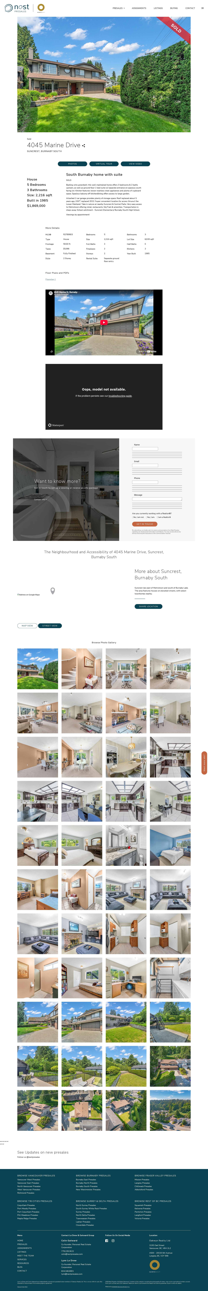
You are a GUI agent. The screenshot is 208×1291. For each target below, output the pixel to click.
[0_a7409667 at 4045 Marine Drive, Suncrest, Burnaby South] (126, 801)
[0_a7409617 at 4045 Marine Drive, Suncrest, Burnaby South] (170, 668)
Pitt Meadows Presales (27, 1215)
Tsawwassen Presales (85, 1218)
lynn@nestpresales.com (71, 1274)
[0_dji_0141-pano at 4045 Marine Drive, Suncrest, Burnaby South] (170, 1110)
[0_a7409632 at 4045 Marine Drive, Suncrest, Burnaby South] (126, 712)
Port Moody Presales (26, 1208)
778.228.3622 (67, 1251)
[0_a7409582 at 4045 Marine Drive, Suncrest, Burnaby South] (37, 977)
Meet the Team (25, 1255)
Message (138, 495)
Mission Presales (142, 1179)
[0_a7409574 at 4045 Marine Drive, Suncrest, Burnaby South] (126, 933)
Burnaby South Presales (87, 1186)
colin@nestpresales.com (72, 1254)
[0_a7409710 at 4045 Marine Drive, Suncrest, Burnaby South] (126, 1066)
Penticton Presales (143, 1212)
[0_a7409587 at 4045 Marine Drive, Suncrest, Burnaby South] (82, 977)
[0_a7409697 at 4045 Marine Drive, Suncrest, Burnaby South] (82, 845)
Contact (190, 8)
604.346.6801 (67, 1271)
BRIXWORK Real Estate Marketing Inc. (121, 1286)
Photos (72, 164)
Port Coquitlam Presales (28, 1212)
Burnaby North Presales (86, 1183)
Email (136, 461)
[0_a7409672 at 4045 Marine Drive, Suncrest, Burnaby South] (37, 801)
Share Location (148, 606)
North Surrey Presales (86, 1205)
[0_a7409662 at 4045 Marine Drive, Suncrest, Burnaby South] (170, 757)
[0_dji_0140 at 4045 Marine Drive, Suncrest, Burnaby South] (126, 1110)
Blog (19, 1267)
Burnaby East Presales (86, 1179)
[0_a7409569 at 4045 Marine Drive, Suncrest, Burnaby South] (82, 933)
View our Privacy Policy (22, 1286)
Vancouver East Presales (28, 1183)
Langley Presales (142, 1183)
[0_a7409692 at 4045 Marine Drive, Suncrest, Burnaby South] (37, 845)
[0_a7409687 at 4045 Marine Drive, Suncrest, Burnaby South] (170, 845)
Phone (137, 478)
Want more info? (204, 763)
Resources (23, 1263)
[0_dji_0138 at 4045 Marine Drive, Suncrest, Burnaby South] (37, 1110)
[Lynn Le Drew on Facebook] (106, 1240)
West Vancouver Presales (28, 1189)
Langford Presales (143, 1215)
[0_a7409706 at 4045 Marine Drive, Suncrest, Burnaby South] (126, 1022)
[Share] (3, 1141)
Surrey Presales (83, 1212)
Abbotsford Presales (144, 1189)
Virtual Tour (104, 164)
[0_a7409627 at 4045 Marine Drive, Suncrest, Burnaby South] (82, 712)
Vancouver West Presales (28, 1179)
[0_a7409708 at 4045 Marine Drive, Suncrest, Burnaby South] (37, 1066)
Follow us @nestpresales (28, 1157)
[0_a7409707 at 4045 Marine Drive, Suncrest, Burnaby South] (170, 1022)
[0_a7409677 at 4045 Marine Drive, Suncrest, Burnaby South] (170, 801)
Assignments (139, 8)
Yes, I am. (151, 517)
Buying (174, 8)
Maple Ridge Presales (27, 1218)
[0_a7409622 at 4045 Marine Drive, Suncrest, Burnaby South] (37, 712)
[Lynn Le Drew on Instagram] (113, 1240)
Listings (158, 8)
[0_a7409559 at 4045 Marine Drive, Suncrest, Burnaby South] (170, 889)
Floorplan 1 (51, 279)
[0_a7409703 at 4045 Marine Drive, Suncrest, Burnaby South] (37, 1022)
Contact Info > (40, 499)
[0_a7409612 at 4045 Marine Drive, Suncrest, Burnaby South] (126, 668)
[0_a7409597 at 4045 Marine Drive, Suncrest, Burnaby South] (126, 977)
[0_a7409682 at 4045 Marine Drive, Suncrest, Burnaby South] (37, 889)
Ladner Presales (83, 1222)
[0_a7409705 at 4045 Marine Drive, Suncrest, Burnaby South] (37, 668)
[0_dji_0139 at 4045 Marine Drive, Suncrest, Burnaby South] (82, 1110)
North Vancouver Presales (29, 1186)
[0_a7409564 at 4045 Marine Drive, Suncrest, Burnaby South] (37, 933)
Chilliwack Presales (143, 1186)
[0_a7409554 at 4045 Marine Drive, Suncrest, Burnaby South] (126, 889)
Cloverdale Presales (85, 1225)
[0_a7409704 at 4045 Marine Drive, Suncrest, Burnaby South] (82, 1022)
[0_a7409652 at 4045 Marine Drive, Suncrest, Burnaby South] (126, 757)
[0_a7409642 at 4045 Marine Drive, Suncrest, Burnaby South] (37, 757)
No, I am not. (139, 517)
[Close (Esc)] (1, 1141)
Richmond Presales (25, 1193)
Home (20, 1240)
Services (22, 1259)
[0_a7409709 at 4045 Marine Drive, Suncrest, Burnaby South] (82, 1066)
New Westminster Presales (88, 1189)
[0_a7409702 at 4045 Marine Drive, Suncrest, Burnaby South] (126, 845)
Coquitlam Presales (26, 1205)
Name (137, 444)
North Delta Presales (85, 1215)
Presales (22, 1244)
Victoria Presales (142, 1218)
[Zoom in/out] (7, 1141)
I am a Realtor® (164, 517)
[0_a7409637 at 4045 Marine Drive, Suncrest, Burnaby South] (170, 712)
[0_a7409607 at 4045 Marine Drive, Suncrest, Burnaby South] (82, 668)
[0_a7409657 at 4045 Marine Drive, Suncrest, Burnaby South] (82, 801)
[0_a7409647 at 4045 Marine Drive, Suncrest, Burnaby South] (82, 757)
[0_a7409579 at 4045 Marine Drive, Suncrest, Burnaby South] (170, 933)
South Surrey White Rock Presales (91, 1208)
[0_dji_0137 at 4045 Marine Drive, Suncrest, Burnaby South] (170, 1066)
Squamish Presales (143, 1205)
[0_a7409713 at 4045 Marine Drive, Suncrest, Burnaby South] (170, 977)
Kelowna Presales (142, 1208)
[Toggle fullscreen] (5, 1141)
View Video (135, 164)
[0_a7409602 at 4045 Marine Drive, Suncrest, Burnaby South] (82, 889)
